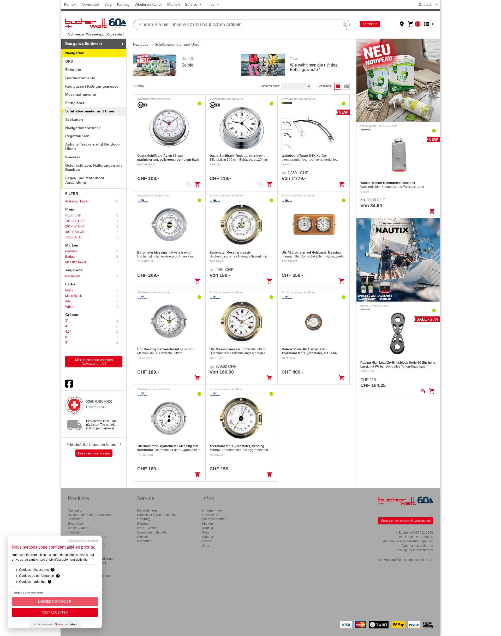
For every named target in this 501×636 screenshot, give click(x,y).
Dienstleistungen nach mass (157, 515)
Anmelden (370, 24)
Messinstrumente (80, 94)
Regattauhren (77, 136)
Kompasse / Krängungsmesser (92, 86)
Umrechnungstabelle (152, 532)
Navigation (142, 44)
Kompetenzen (147, 510)
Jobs (205, 545)
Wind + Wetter (147, 528)
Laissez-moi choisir (54, 601)
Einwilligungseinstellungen (414, 550)
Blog (108, 4)
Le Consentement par (55, 624)
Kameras (73, 157)
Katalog (123, 4)
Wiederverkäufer (148, 4)
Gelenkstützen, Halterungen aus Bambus (94, 167)
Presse (207, 541)
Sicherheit (75, 519)
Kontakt (70, 4)
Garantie (143, 523)
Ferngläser (74, 103)
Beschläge (75, 523)
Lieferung (144, 519)
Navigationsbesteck (83, 128)
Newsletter (90, 4)
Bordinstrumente (80, 78)
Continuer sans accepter (83, 540)
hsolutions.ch (423, 560)
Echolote (73, 70)
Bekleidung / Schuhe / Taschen (90, 515)
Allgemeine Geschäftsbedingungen (408, 541)
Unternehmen (212, 510)
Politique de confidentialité (28, 592)
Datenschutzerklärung (417, 546)
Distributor (144, 541)
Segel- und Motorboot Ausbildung (84, 180)
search (345, 25)
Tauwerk (74, 532)
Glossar (142, 537)
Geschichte (210, 515)
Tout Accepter (55, 612)
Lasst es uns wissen (94, 453)
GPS (69, 61)
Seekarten (74, 119)
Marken (173, 4)
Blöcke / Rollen (78, 528)
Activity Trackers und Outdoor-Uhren (92, 146)
